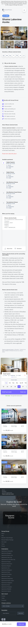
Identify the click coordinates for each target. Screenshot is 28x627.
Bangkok (4, 491)
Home (3, 490)
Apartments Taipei (5, 576)
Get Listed (3, 542)
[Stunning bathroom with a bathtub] (7, 44)
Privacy (3, 546)
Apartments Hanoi (5, 572)
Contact (3, 596)
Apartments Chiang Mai (7, 551)
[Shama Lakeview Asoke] (14, 33)
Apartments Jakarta (6, 591)
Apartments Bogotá (6, 565)
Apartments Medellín (6, 589)
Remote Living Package (7, 537)
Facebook (3, 600)
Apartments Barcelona (6, 563)
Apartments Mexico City (7, 555)
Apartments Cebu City (6, 557)
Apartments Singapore (6, 582)
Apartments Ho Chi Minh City (8, 559)
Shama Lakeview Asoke (7, 349)
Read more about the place (9, 153)
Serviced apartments (7, 492)
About (2, 533)
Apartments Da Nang (6, 574)
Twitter (3, 598)
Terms (2, 544)
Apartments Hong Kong (7, 578)
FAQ (2, 535)
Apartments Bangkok (6, 553)
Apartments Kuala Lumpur (7, 580)
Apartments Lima (5, 568)
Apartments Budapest (6, 570)
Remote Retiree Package (7, 539)
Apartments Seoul (5, 584)
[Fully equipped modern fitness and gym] (20, 44)
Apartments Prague (6, 561)
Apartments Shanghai (6, 586)
